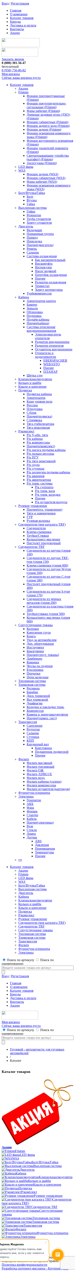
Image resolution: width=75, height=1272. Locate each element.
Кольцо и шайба (29, 383)
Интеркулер (43, 267)
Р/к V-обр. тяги (37, 435)
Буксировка (35, 670)
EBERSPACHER (55, 360)
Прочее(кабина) (38, 323)
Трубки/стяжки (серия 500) (46, 614)
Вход (5, 3)
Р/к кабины (35, 438)
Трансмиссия (27, 722)
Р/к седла (33, 465)
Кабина (23, 297)
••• (20, 860)
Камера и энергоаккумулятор (47, 714)
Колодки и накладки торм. (45, 707)
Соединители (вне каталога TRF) (42, 524)
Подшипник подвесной (52, 751)
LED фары (25, 166)
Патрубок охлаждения (51, 275)
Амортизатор (36, 398)
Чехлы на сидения (39, 666)
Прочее (40, 278)
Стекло (32, 830)
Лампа (31, 833)
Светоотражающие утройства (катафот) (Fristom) (48, 157)
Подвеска (25, 390)
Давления (42, 845)
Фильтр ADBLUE (39, 774)
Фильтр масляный (39, 763)
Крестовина (43, 748)
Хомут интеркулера (49, 289)
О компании (19, 14)
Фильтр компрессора (41, 785)
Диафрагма (34, 703)
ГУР (30, 517)
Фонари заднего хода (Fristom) (48, 126)
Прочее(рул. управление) (44, 509)
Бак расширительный (50, 260)
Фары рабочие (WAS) (42, 181)
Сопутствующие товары (35, 625)
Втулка (32, 200)
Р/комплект (26, 431)
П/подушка (34, 409)
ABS (38, 841)
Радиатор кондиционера (52, 342)
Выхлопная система (32, 207)
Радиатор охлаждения (50, 282)
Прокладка (34, 241)
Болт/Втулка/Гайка (31, 193)
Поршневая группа (40, 234)
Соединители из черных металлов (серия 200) (44, 600)
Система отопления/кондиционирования (41, 328)
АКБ (30, 804)
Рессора (32, 405)
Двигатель (25, 226)
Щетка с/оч (34, 375)
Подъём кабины (38, 319)
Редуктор (33, 729)
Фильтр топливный (40, 766)
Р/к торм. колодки (47, 494)
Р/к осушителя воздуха (51, 502)
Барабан (32, 692)
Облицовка (35, 312)
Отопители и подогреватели (45, 355)
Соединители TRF (31, 547)
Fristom (23, 92)
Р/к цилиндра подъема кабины (48, 472)
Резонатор (34, 215)
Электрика (26, 796)
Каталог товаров (22, 18)
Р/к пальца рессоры (40, 453)
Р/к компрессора (38, 442)
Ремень (32, 248)
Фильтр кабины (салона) (44, 781)
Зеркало (32, 308)
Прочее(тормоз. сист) (42, 718)
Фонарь (32, 811)
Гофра (31, 211)
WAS (21, 170)
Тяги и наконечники (41, 513)
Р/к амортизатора (39, 479)
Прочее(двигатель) (40, 245)
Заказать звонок (13, 59)
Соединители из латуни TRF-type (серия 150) (48, 559)
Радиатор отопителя (49, 345)
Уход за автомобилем (41, 640)
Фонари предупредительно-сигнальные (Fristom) (46, 105)
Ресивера (33, 688)
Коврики (33, 662)
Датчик (32, 837)
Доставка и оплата (23, 25)
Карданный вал (38, 744)
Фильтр (23, 759)
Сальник (33, 252)
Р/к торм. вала (45, 491)
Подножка (34, 316)
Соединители (36, 528)
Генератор (34, 800)
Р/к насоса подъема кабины (46, 450)
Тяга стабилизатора (40, 424)
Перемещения (45, 848)
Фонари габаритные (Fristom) (47, 122)
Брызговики (35, 651)
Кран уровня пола (39, 401)
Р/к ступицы (35, 468)
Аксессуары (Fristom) (42, 163)
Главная (15, 10)
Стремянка (34, 420)
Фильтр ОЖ (35, 770)
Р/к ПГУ (33, 457)
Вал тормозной (37, 699)
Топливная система (32, 681)
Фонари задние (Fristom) (44, 129)
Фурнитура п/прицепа (34, 792)
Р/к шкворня (35, 476)
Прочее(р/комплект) (41, 446)
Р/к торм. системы (39, 483)
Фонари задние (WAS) (42, 174)
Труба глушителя (39, 219)
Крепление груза (39, 632)
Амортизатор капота (41, 301)
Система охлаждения (42, 256)
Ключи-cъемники (39, 532)
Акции (15, 33)
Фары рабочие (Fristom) (43, 111)
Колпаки (33, 629)
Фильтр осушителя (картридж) (48, 789)
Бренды (15, 21)
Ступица (33, 737)
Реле (30, 826)
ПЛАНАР (50, 371)
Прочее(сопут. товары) (43, 655)
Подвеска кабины (39, 394)
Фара (30, 807)
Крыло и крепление (32, 386)
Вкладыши (34, 230)
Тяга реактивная (38, 427)
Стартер (32, 815)
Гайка (31, 204)
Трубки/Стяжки (38, 535)
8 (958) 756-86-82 (14, 70)
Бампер (32, 304)
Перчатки (33, 673)
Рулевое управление (32, 506)
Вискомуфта (43, 263)
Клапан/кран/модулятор (35, 379)
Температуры (44, 852)
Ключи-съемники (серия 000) (47, 565)
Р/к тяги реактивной (41, 461)
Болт (30, 196)
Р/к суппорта (44, 487)
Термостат (42, 286)
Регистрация (20, 3)
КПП (30, 740)
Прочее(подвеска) (39, 416)
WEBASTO (51, 364)
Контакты (17, 29)
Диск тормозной (38, 696)
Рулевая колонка (38, 520)
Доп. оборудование (40, 643)
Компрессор (35, 710)
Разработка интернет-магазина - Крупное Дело (35, 1268)
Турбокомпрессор (39, 293)
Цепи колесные (38, 677)
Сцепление (34, 725)
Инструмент (35, 647)
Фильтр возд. (36, 778)
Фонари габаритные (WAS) (46, 178)
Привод (32, 237)
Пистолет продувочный (44, 543)
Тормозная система (31, 684)
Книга (31, 636)
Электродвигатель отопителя (48, 336)
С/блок (31, 412)
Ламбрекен (34, 658)
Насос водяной (45, 271)
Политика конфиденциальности (24, 1264)
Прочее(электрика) (40, 822)
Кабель (32, 819)
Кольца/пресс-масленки (43, 539)
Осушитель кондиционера (53, 349)
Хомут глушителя (39, 222)
